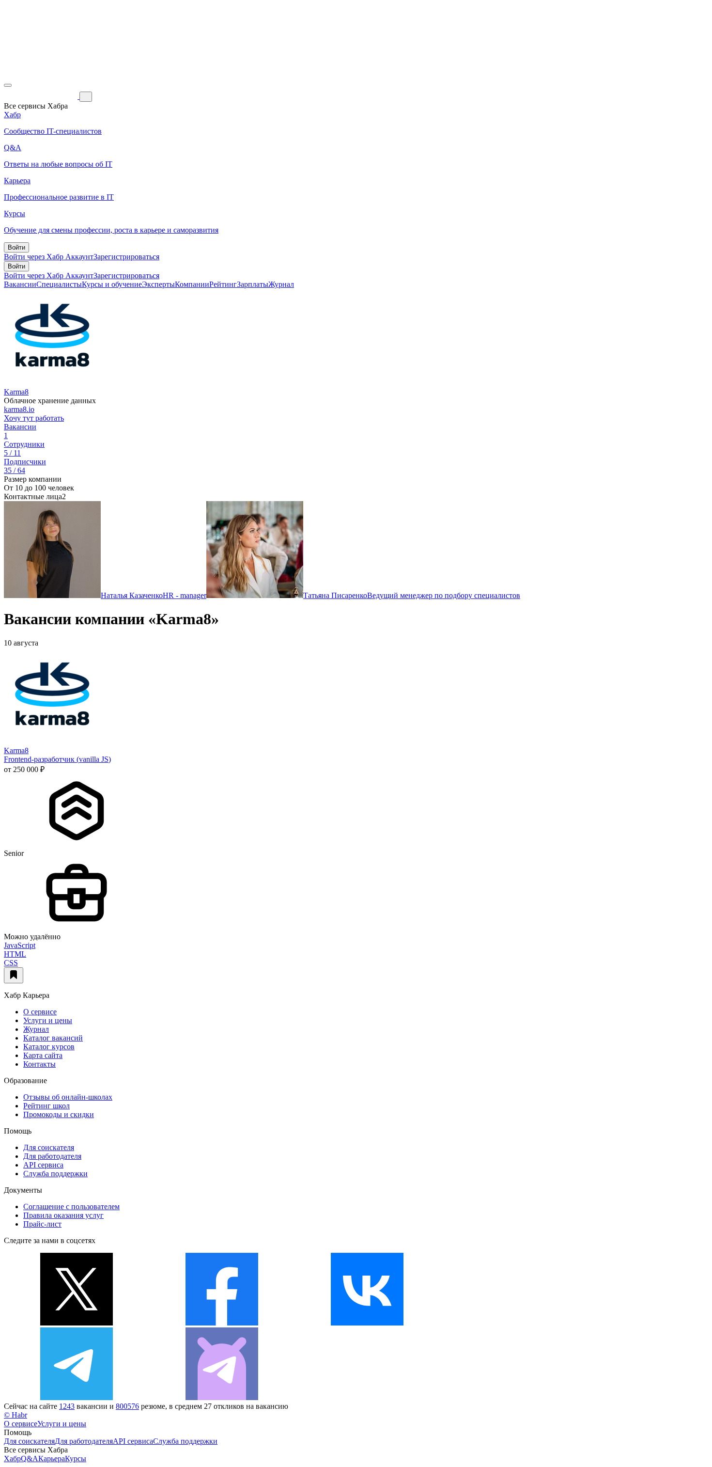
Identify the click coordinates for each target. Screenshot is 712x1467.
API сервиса (43, 1165)
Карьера (51, 1458)
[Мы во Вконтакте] (367, 1323)
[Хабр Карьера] (41, 96)
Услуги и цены (47, 1020)
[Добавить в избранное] (13, 975)
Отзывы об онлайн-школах (67, 1097)
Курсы (75, 1458)
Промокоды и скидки (58, 1114)
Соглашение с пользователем (71, 1206)
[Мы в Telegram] (76, 1397)
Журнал (281, 284)
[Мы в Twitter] (76, 1323)
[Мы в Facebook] (221, 1323)
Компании (192, 284)
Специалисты (59, 284)
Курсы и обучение (112, 284)
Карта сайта (42, 1055)
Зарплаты (252, 284)
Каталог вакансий (53, 1038)
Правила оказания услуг (63, 1215)
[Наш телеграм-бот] (221, 1397)
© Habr (15, 1415)
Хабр (12, 1458)
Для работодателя (52, 1156)
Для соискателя (48, 1147)
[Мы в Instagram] (512, 1323)
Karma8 (16, 392)
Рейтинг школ (46, 1106)
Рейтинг (223, 284)
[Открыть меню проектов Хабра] (8, 85)
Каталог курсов (49, 1046)
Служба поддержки (55, 1173)
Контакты (39, 1064)
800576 (127, 1406)
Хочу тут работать (34, 418)
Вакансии (20, 284)
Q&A (29, 1458)
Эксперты (158, 284)
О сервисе (40, 1012)
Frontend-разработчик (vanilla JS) (57, 759)
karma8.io (19, 409)
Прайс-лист (42, 1224)
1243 (67, 1406)
